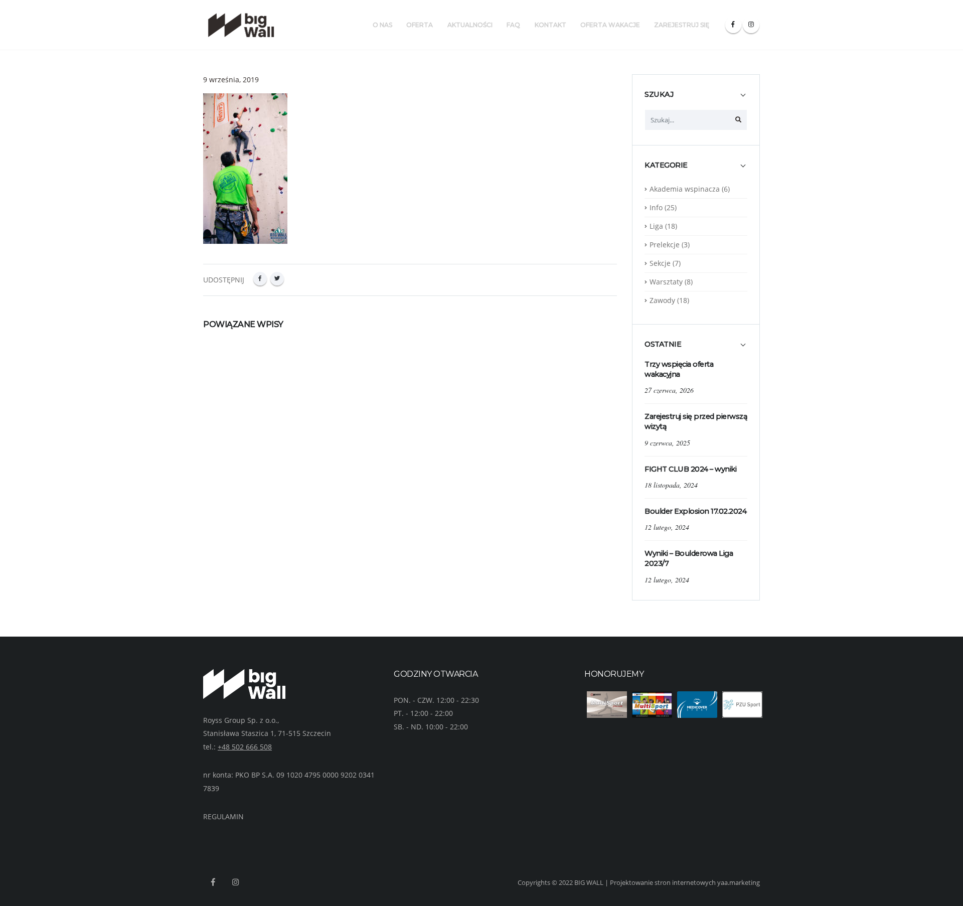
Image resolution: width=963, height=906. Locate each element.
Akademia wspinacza (685, 189)
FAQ (513, 25)
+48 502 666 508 (245, 746)
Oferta (419, 25)
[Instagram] (751, 25)
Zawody (662, 300)
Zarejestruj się (681, 25)
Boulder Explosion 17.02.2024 (695, 511)
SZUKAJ (659, 94)
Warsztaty (666, 281)
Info (656, 207)
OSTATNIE (663, 344)
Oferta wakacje (610, 25)
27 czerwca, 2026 (669, 390)
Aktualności (470, 25)
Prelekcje (665, 244)
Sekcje (660, 263)
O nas (382, 25)
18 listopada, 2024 (671, 485)
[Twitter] (277, 278)
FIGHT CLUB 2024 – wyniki (690, 469)
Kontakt (550, 25)
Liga (656, 226)
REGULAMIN (223, 816)
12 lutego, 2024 (667, 527)
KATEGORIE (666, 165)
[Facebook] (733, 25)
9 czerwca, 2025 (667, 442)
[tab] (696, 99)
